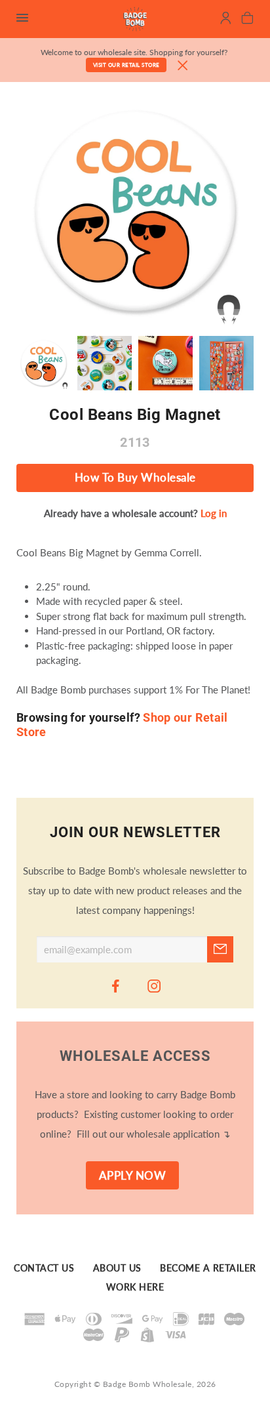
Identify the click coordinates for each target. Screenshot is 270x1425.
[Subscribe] (220, 949)
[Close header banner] (183, 66)
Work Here (135, 1287)
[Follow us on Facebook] (116, 985)
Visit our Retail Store (126, 65)
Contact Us (44, 1268)
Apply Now (132, 1175)
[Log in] (225, 19)
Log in (214, 513)
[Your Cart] (247, 19)
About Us (117, 1268)
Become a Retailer (208, 1268)
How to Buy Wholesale (135, 477)
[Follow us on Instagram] (154, 985)
